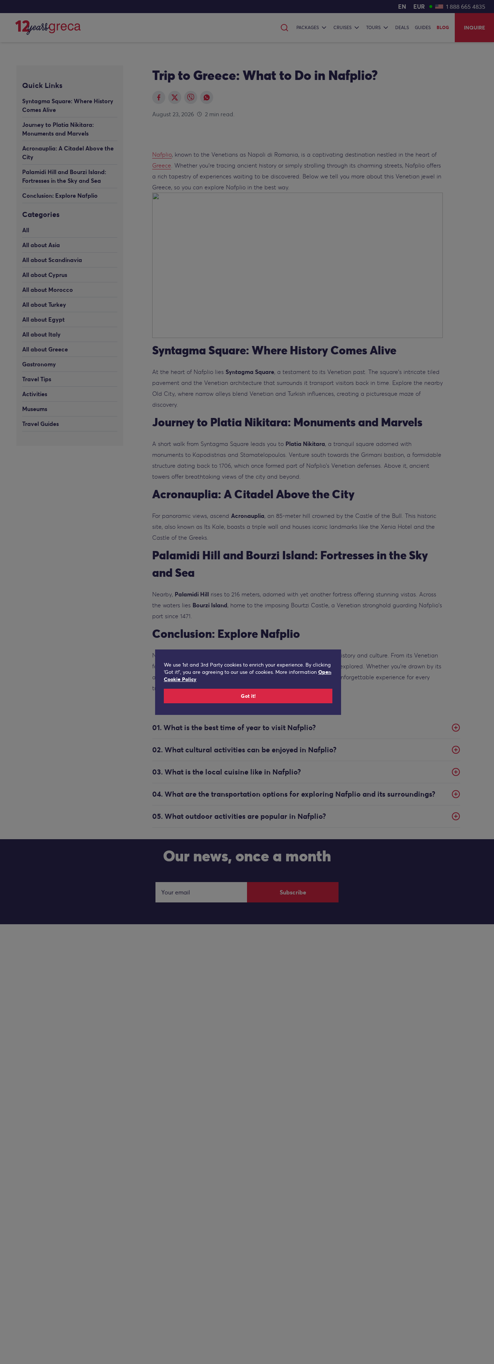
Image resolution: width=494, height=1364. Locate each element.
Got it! (248, 696)
